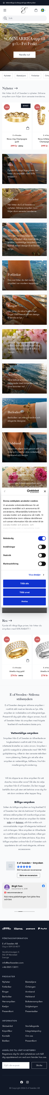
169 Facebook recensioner (29, 870)
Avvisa (24, 601)
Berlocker (7, 996)
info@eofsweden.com (13, 962)
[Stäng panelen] (45, 491)
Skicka (39, 1065)
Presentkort (7, 1011)
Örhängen (30, 986)
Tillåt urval (25, 592)
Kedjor (5, 1006)
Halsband (30, 996)
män (9, 822)
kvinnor (19, 822)
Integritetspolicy (33, 1030)
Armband (30, 991)
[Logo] (24, 10)
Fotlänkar (35, 75)
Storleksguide (32, 1026)
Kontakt (6, 1035)
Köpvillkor (7, 1030)
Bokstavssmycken (34, 1001)
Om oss (29, 1035)
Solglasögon (31, 1006)
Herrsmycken (8, 1001)
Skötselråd (7, 1026)
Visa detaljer (35, 575)
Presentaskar (31, 1011)
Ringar (5, 991)
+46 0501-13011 (10, 967)
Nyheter (7, 75)
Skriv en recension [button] (28, 875)
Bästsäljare (21, 75)
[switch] (42, 547)
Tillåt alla (24, 583)
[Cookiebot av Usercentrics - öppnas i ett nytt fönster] (29, 491)
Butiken (6, 1040)
